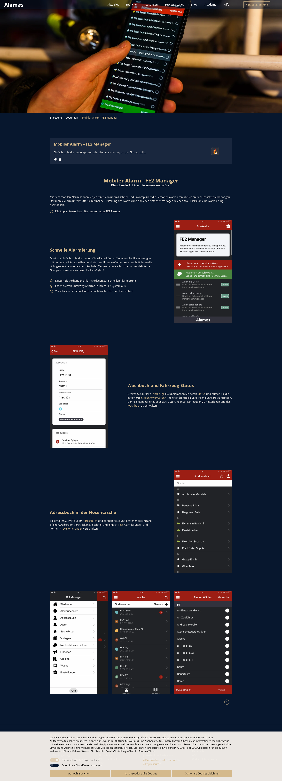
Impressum (152, 764)
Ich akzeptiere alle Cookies (141, 773)
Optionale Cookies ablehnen (202, 773)
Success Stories (174, 4)
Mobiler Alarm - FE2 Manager (100, 117)
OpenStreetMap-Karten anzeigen (82, 765)
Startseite (56, 117)
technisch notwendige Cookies (80, 760)
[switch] (54, 765)
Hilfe (226, 4)
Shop (194, 4)
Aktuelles (113, 4)
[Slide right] (227, 702)
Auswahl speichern (79, 773)
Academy (210, 4)
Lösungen (151, 4)
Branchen (132, 4)
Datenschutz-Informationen (162, 760)
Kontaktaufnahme (257, 5)
